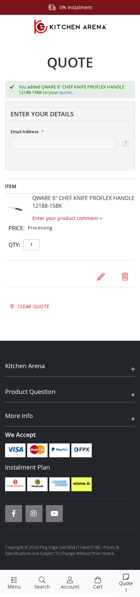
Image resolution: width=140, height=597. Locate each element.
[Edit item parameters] (100, 276)
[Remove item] (125, 276)
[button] (125, 144)
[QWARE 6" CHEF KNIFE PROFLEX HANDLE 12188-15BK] (15, 210)
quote (65, 92)
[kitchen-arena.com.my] (70, 26)
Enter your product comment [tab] (65, 218)
